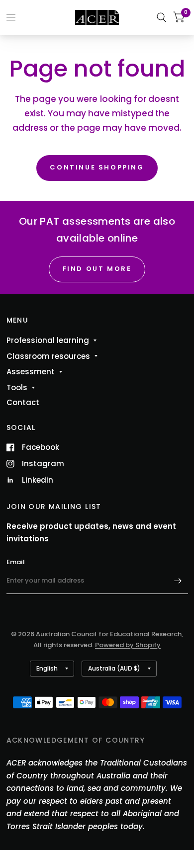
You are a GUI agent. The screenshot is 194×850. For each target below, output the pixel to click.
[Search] (161, 17)
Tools (16, 387)
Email (15, 562)
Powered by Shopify (128, 645)
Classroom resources (48, 356)
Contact (22, 402)
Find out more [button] (97, 268)
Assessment (30, 371)
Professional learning (47, 340)
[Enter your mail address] (178, 581)
